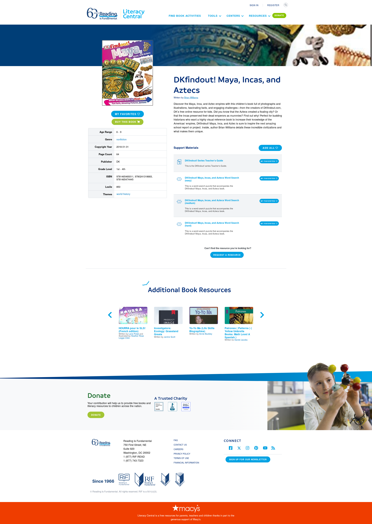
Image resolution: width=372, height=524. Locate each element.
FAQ (176, 440)
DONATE (279, 15)
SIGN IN (254, 5)
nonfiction (121, 139)
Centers (233, 16)
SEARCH (286, 5)
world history (123, 194)
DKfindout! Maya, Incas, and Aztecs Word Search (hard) (212, 224)
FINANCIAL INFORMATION (186, 462)
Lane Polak (134, 333)
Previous (110, 315)
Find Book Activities (185, 16)
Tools (213, 16)
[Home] (104, 9)
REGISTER (273, 5)
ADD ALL (269, 147)
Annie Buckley (205, 333)
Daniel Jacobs (241, 339)
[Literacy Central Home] (133, 9)
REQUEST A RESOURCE (227, 254)
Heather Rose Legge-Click (131, 336)
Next (262, 315)
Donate (96, 414)
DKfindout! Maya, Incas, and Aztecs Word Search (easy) (212, 179)
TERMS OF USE (183, 458)
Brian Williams (191, 97)
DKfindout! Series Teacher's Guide (204, 160)
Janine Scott (169, 336)
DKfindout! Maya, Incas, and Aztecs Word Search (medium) (212, 202)
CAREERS (178, 449)
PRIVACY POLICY (182, 453)
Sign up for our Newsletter (248, 459)
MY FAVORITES (126, 114)
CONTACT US (181, 444)
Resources (258, 16)
